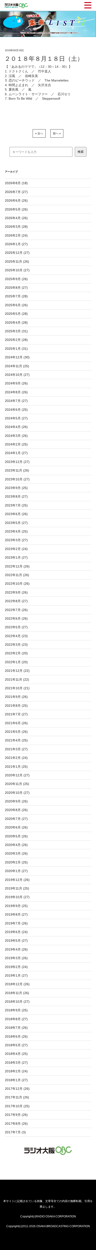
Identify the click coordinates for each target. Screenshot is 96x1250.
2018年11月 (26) (17, 993)
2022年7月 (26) (16, 610)
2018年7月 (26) (16, 1027)
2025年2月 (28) (16, 340)
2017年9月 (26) (16, 1115)
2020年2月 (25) (16, 862)
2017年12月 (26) (17, 1088)
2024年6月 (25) (16, 409)
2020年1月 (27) (16, 871)
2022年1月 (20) (16, 662)
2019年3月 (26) (16, 958)
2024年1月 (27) (16, 453)
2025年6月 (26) (16, 305)
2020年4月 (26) (16, 845)
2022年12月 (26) (17, 566)
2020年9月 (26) (16, 801)
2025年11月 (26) (17, 261)
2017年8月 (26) (16, 1123)
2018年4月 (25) (16, 1054)
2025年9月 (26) (16, 279)
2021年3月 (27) (16, 749)
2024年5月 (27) (16, 418)
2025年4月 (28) (16, 322)
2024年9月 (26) (16, 383)
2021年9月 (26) (16, 697)
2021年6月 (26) (16, 723)
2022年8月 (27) (16, 601)
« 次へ (39, 133)
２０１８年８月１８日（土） (43, 58)
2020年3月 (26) (16, 853)
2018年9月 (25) (16, 1010)
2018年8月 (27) (16, 1019)
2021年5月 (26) (16, 732)
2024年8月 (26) (16, 392)
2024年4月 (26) (16, 427)
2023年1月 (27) (16, 557)
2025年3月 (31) (16, 331)
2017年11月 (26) (17, 1097)
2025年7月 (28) (16, 296)
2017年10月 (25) (17, 1106)
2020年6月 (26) (16, 827)
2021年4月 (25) (16, 740)
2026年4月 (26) (16, 218)
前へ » (57, 133)
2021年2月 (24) (16, 758)
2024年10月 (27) (17, 375)
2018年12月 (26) (17, 984)
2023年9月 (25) (16, 488)
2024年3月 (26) (16, 436)
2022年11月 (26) (17, 575)
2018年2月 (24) (16, 1071)
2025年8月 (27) (16, 287)
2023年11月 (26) (17, 470)
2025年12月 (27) (17, 253)
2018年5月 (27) (16, 1045)
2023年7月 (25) (16, 505)
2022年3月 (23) (16, 644)
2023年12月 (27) (17, 462)
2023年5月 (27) (16, 523)
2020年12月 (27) (17, 775)
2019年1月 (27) (16, 975)
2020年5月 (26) (16, 836)
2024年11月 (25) (17, 366)
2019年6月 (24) (16, 932)
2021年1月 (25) (16, 766)
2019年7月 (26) (16, 923)
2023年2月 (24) (16, 549)
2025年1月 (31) (16, 348)
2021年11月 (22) (17, 679)
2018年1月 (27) (16, 1080)
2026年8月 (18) (16, 183)
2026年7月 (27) (16, 192)
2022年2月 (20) (16, 653)
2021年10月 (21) (17, 688)
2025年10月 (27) (17, 270)
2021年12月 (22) (17, 671)
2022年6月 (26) (16, 618)
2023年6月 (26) (16, 514)
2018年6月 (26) (16, 1036)
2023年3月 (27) (16, 540)
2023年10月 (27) (17, 479)
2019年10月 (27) (17, 897)
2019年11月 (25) (17, 888)
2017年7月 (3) (15, 1132)
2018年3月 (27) (16, 1062)
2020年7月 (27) (16, 819)
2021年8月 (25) (16, 705)
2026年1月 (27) (16, 244)
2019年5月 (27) (16, 940)
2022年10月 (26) (17, 583)
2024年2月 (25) (16, 444)
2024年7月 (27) (16, 401)
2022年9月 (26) (16, 592)
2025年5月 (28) (16, 314)
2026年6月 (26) (16, 200)
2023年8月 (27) (16, 496)
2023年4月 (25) (16, 531)
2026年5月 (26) (16, 209)
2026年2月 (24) (16, 235)
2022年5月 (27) (16, 627)
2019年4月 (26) (16, 949)
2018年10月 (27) (17, 1001)
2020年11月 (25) (17, 784)
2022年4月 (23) (16, 636)
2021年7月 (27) (16, 714)
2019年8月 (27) (16, 914)
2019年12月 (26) (17, 880)
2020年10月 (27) (17, 793)
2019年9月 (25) (16, 906)
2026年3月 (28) (16, 226)
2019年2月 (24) (16, 967)
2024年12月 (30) (17, 357)
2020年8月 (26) (16, 810)
